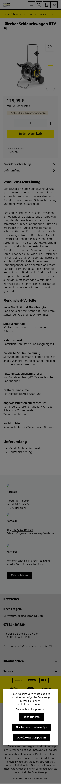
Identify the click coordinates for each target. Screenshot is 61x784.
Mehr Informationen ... (30, 704)
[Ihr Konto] (46, 4)
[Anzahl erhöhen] (50, 123)
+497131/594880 (22, 529)
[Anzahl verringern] (10, 123)
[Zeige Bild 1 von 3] (50, 65)
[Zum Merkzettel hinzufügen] (50, 47)
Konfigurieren (31, 717)
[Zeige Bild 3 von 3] (50, 71)
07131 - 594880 (14, 625)
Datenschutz (23, 709)
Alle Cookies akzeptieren (31, 737)
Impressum (38, 709)
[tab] (29, 164)
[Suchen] (39, 4)
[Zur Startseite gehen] (7, 4)
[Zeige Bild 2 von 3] (50, 68)
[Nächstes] (54, 89)
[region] (30, 66)
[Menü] (31, 4)
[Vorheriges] (46, 89)
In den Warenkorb (30, 133)
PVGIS (38, 754)
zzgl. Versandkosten (18, 106)
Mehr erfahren (19, 575)
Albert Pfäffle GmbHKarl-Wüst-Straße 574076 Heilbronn (18, 504)
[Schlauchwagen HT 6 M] (30, 66)
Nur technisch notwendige (31, 727)
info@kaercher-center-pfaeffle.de (34, 533)
